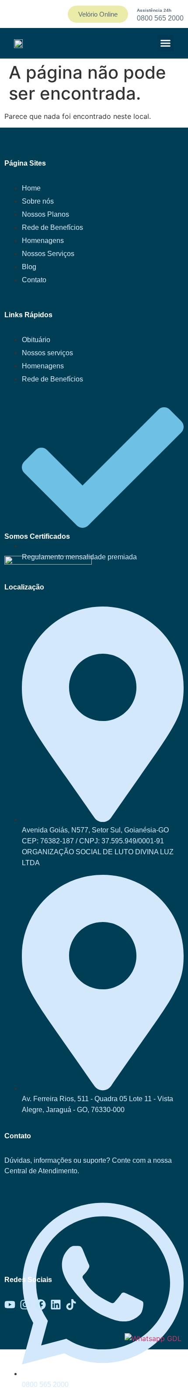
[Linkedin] (55, 1304)
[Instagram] (25, 1304)
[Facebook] (40, 1304)
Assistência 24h (154, 10)
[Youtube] (9, 1304)
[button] (165, 43)
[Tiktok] (71, 1304)
